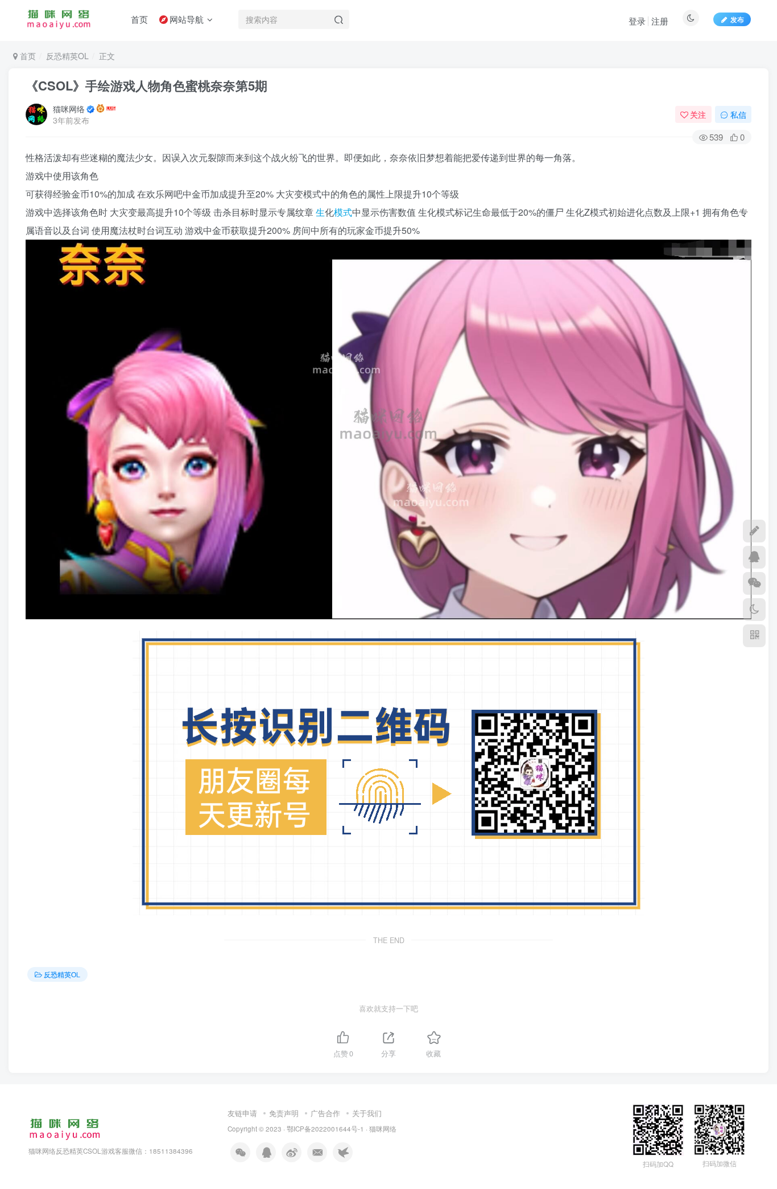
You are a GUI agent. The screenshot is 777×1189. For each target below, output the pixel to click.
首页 (27, 55)
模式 (343, 212)
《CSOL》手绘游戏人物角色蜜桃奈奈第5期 (146, 85)
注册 (659, 21)
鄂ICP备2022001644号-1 (325, 1128)
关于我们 (367, 1113)
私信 (738, 114)
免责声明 (284, 1113)
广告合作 (325, 1113)
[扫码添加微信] (754, 583)
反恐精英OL (67, 55)
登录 (637, 21)
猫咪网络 (69, 108)
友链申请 (242, 1113)
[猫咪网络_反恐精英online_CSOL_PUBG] (64, 1127)
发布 (737, 19)
